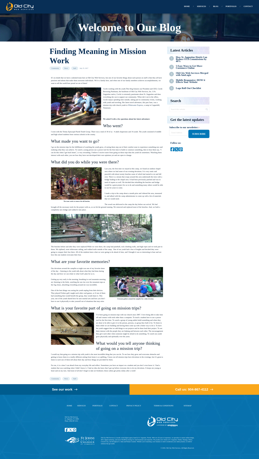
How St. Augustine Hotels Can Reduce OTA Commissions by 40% (191, 59)
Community (55, 68)
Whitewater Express (135, 105)
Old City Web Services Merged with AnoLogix (192, 74)
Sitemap (187, 406)
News (66, 68)
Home (69, 406)
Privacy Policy (133, 406)
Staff (74, 68)
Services (81, 406)
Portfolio (97, 406)
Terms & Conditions (163, 406)
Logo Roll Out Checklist (188, 88)
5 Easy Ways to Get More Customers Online (189, 67)
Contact (113, 406)
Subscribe (199, 134)
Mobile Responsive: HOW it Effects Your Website (190, 81)
